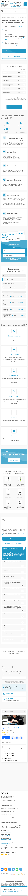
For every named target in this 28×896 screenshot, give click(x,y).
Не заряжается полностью (5, 309)
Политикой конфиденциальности (17, 682)
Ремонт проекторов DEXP (7, 818)
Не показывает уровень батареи (5, 302)
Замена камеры (6, 72)
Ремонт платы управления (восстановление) (8, 85)
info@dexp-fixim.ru (6, 839)
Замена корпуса (6, 80)
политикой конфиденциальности (16, 259)
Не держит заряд (5, 296)
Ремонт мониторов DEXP (7, 811)
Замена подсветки (6, 92)
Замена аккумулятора (7, 76)
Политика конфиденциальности (14, 881)
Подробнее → (21, 296)
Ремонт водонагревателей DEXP (9, 808)
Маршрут (7, 737)
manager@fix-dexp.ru (6, 843)
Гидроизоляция (6, 88)
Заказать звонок (14, 460)
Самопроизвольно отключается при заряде (7, 315)
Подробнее (14, 361)
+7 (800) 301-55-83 (16, 2)
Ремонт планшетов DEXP (7, 814)
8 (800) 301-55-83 (5, 836)
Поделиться (2, 869)
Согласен (23, 890)
